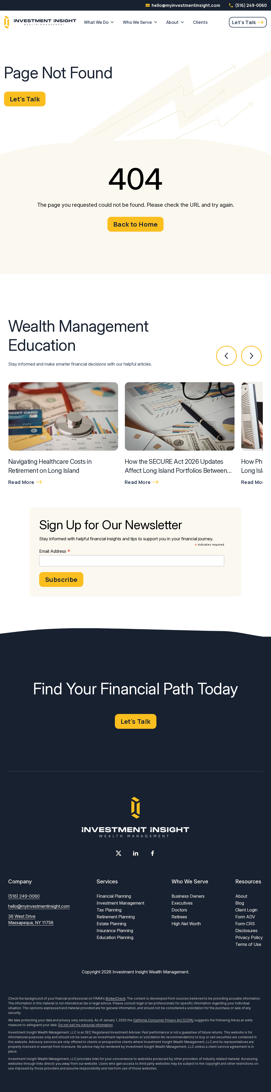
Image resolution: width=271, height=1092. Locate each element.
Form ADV (245, 916)
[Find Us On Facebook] (152, 853)
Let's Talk (244, 22)
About (172, 22)
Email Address (54, 551)
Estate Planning (111, 923)
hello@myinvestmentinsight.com (39, 906)
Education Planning (115, 937)
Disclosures (246, 930)
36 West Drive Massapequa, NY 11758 (30, 919)
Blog (239, 903)
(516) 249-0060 (251, 5)
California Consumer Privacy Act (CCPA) (163, 1020)
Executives (182, 903)
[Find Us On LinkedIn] (135, 853)
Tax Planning (109, 910)
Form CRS (245, 923)
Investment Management (120, 903)
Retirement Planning (116, 916)
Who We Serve (137, 22)
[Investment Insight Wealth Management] (40, 22)
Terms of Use (248, 944)
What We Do (96, 22)
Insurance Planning (115, 930)
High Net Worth (186, 923)
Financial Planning (114, 896)
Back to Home (135, 224)
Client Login (246, 910)
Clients (200, 22)
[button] (226, 356)
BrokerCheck (115, 998)
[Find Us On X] (118, 853)
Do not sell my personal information (85, 1025)
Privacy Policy (249, 937)
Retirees (179, 916)
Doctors (179, 910)
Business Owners (188, 896)
